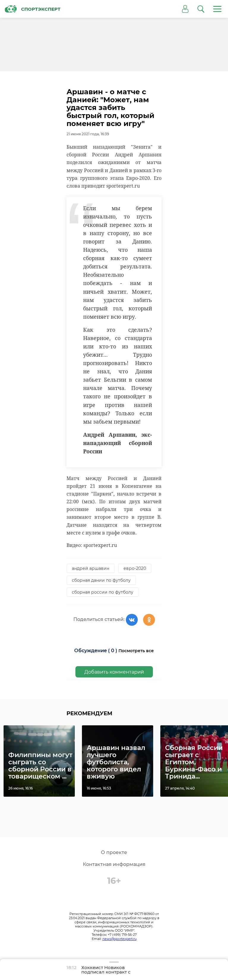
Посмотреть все (136, 650)
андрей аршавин (90, 568)
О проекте (114, 852)
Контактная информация (114, 864)
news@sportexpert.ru (119, 939)
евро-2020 (135, 568)
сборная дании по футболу (101, 580)
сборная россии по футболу (102, 592)
